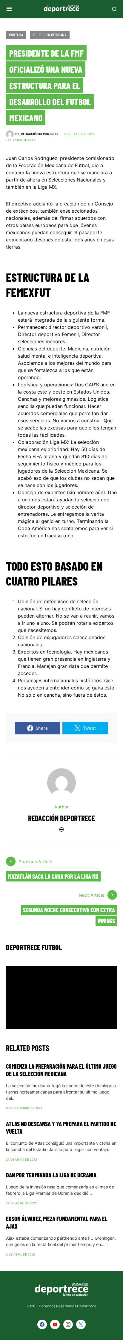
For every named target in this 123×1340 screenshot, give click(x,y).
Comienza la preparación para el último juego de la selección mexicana (61, 1070)
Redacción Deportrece (61, 818)
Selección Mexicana (50, 35)
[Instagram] (68, 1324)
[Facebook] (42, 1324)
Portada (16, 35)
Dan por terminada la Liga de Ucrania (51, 1175)
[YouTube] (55, 1324)
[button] (9, 9)
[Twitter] (81, 1324)
